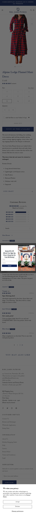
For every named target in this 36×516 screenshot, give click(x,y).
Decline (17, 506)
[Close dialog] (34, 246)
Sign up (9, 265)
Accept (18, 502)
